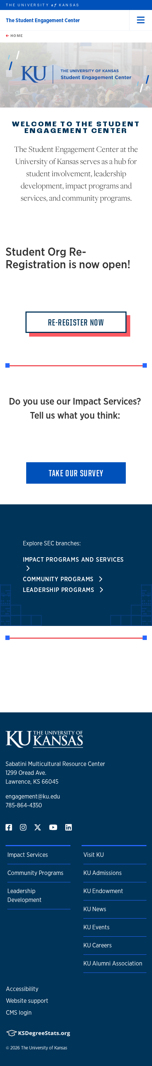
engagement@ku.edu (33, 796)
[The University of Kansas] (44, 745)
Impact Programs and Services (73, 559)
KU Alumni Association (112, 963)
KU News (94, 909)
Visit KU (93, 855)
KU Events (96, 927)
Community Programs (59, 579)
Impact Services (27, 855)
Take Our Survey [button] (76, 473)
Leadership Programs (59, 590)
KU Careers (97, 945)
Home (16, 35)
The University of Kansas (44, 1048)
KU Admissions (102, 873)
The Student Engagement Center (43, 20)
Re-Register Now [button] (76, 322)
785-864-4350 (24, 805)
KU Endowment (103, 891)
